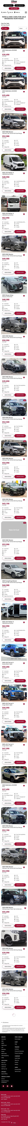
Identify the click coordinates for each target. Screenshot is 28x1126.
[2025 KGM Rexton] (14, 121)
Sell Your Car (19, 5)
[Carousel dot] (8, 46)
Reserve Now (20, 68)
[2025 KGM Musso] (14, 366)
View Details (8, 68)
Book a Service (8, 5)
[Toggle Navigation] (26, 12)
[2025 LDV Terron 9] (14, 652)
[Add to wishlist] (24, 51)
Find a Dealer (14, 8)
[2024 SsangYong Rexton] (14, 570)
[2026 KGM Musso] (14, 489)
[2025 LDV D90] (14, 1019)
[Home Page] (14, 2)
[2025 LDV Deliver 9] (14, 162)
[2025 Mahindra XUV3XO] (14, 39)
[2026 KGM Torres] (14, 1101)
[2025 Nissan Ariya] (14, 284)
